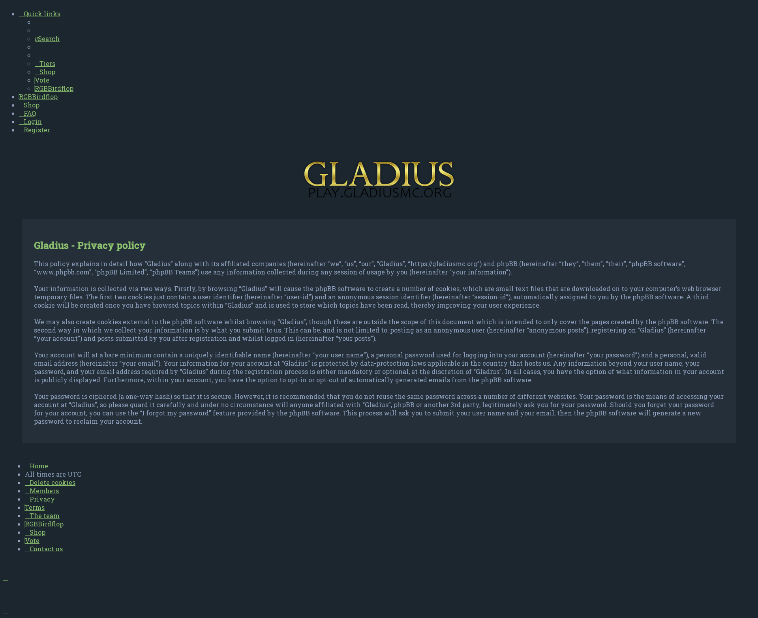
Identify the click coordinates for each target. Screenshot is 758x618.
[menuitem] (47, 38)
